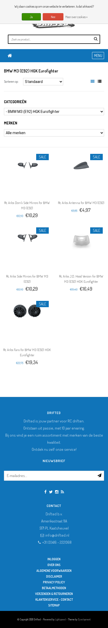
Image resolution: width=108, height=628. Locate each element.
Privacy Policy (54, 582)
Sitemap (54, 605)
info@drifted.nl (57, 535)
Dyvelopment (84, 619)
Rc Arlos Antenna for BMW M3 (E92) (81, 203)
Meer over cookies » (76, 17)
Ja (31, 17)
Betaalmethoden (54, 588)
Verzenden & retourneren (54, 594)
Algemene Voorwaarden (54, 571)
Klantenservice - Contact (54, 599)
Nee (53, 17)
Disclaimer (54, 576)
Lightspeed (60, 619)
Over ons (54, 565)
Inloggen (54, 559)
